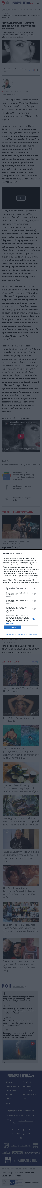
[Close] (38, 553)
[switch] (34, 594)
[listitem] (21, 588)
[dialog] (21, 594)
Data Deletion (9, 634)
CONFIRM (12, 627)
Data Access (21, 634)
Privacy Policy (32, 634)
